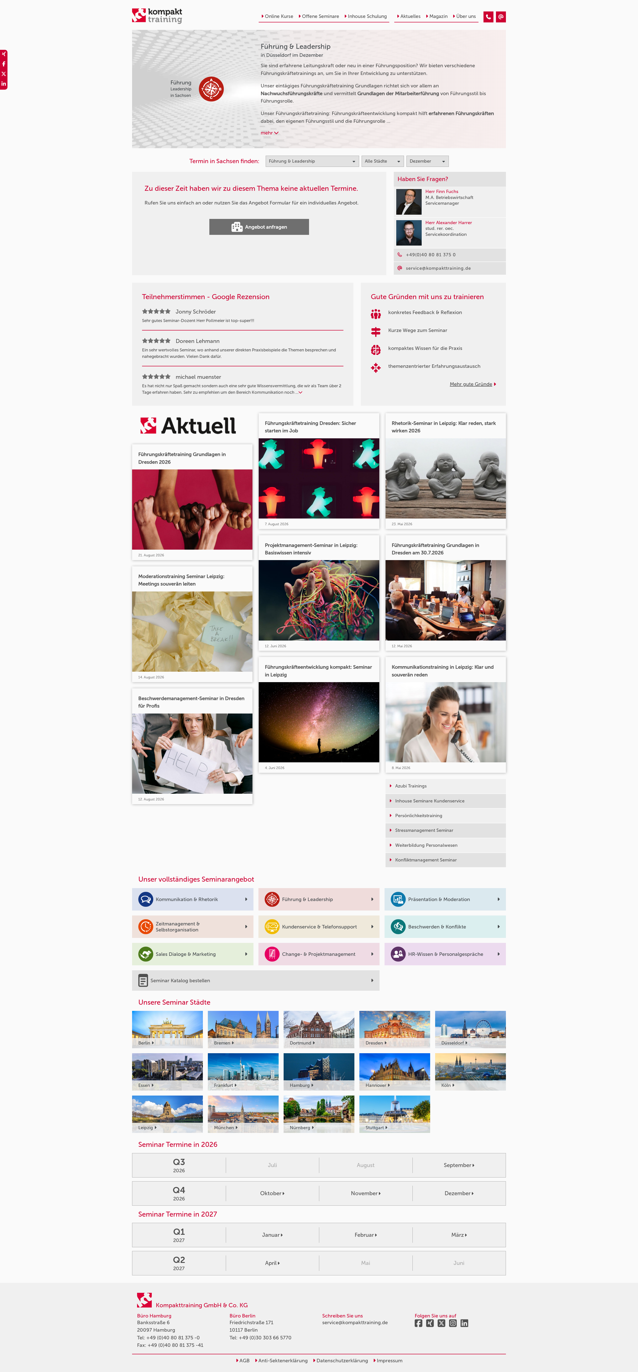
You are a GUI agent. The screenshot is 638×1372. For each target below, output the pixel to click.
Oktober (270, 1193)
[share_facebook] (3, 65)
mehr (267, 133)
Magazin (438, 16)
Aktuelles (410, 16)
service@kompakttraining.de (355, 1322)
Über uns (466, 16)
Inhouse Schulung (367, 16)
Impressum (389, 1361)
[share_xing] (3, 55)
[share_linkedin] (3, 85)
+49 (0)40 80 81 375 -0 (173, 1338)
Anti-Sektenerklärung (282, 1361)
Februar (364, 1235)
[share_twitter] (3, 75)
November (364, 1193)
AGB (244, 1361)
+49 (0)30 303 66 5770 (265, 1338)
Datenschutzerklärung (341, 1361)
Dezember (458, 1193)
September (457, 1165)
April (271, 1263)
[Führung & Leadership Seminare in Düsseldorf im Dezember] (488, 16)
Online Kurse (279, 16)
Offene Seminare (320, 16)
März (457, 1235)
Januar (271, 1235)
